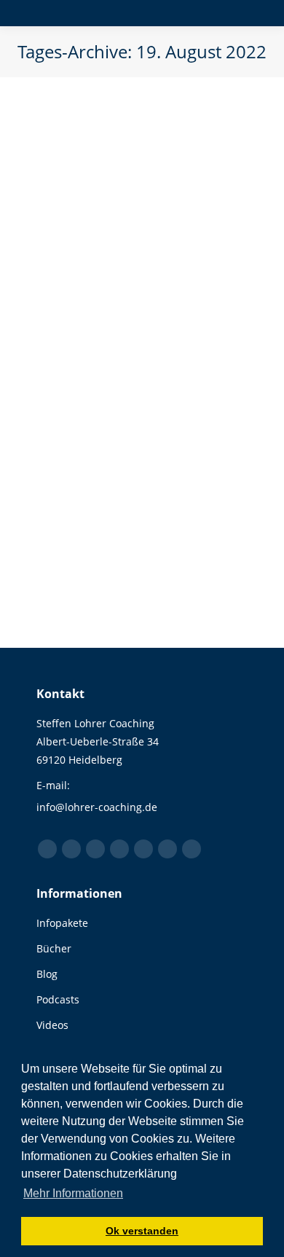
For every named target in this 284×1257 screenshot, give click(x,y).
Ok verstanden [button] (142, 1231)
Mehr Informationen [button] (73, 1193)
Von (121, 306)
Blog (64, 306)
